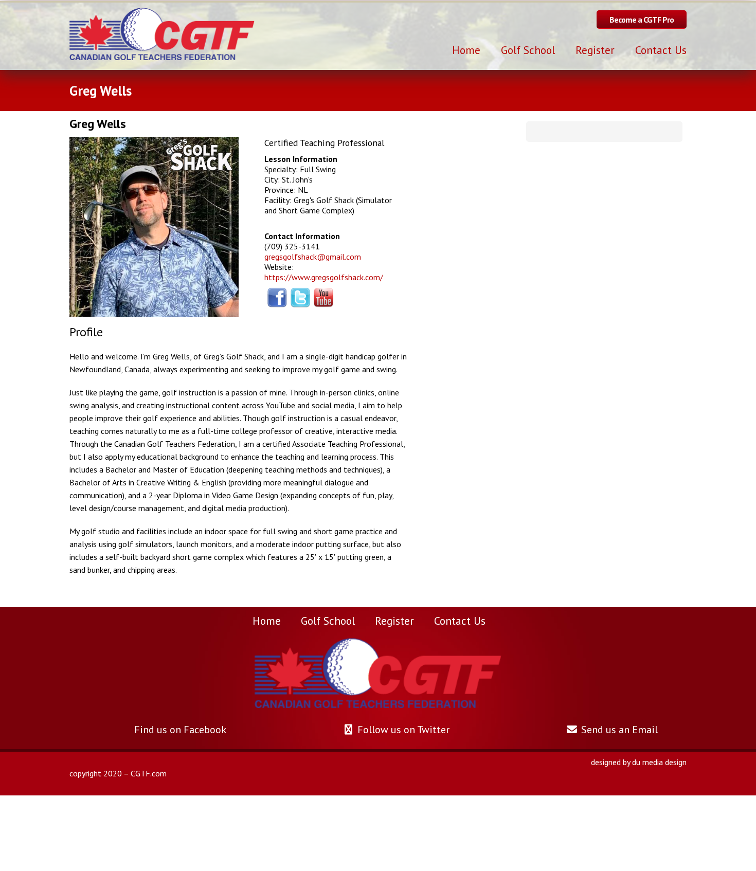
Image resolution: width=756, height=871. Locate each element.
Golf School (328, 620)
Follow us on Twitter (402, 729)
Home (267, 620)
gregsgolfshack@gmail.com (312, 256)
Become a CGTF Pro (641, 19)
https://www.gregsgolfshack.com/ (323, 277)
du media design (659, 762)
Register (394, 620)
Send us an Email (618, 729)
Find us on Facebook (179, 729)
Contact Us (459, 620)
